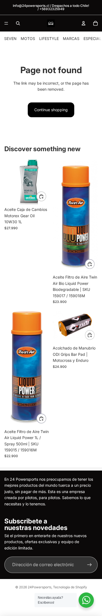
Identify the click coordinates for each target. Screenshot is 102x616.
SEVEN (10, 38)
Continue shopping (51, 109)
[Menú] (6, 23)
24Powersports (39, 587)
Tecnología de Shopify (70, 587)
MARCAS (71, 38)
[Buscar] (18, 23)
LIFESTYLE (49, 38)
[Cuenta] (83, 23)
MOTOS (28, 38)
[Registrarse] (89, 565)
